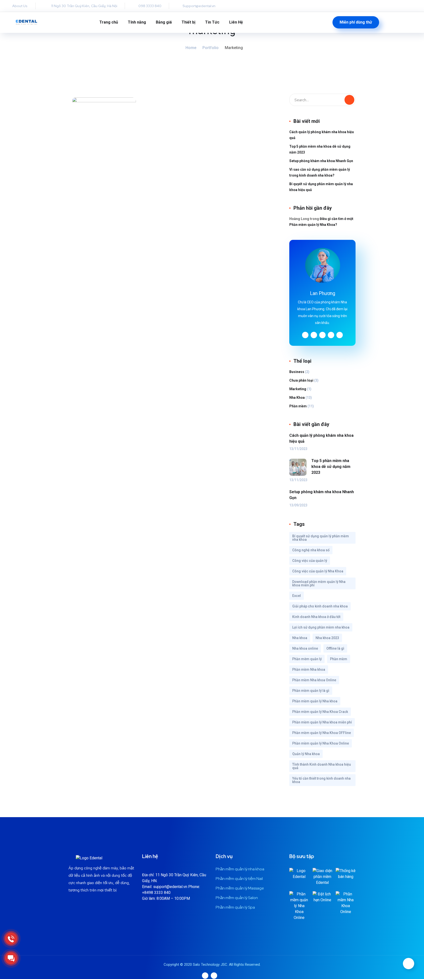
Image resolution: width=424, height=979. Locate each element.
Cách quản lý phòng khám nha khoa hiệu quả (321, 135)
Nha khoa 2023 (327, 638)
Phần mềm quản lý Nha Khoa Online (320, 743)
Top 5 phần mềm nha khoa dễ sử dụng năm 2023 (319, 149)
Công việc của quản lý (309, 561)
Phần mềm (298, 406)
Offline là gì (335, 648)
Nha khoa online (305, 648)
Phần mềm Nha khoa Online (314, 680)
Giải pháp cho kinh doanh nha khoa (320, 606)
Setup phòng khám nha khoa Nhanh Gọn (321, 161)
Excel (296, 596)
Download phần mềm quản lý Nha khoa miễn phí (318, 583)
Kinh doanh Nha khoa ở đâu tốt (316, 617)
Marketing (297, 389)
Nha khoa (299, 638)
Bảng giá (164, 22)
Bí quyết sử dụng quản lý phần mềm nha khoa (320, 537)
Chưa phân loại (301, 380)
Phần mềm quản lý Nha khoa (314, 701)
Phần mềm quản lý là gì (310, 691)
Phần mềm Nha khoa (308, 669)
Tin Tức (212, 22)
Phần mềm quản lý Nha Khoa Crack (320, 712)
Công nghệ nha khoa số (311, 550)
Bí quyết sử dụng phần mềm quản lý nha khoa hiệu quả (321, 187)
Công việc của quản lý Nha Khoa (317, 571)
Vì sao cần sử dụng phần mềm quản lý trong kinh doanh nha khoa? (319, 172)
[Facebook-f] (41, 5)
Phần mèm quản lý (307, 659)
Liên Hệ (236, 22)
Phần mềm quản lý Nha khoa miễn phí (322, 722)
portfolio (210, 47)
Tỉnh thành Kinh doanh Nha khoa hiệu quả (321, 766)
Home (191, 47)
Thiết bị (188, 22)
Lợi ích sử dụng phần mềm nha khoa (320, 627)
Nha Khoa (297, 397)
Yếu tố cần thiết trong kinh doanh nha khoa (321, 780)
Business (296, 372)
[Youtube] (205, 975)
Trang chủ (108, 22)
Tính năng (137, 22)
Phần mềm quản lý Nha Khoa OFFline (321, 733)
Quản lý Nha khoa (306, 754)
